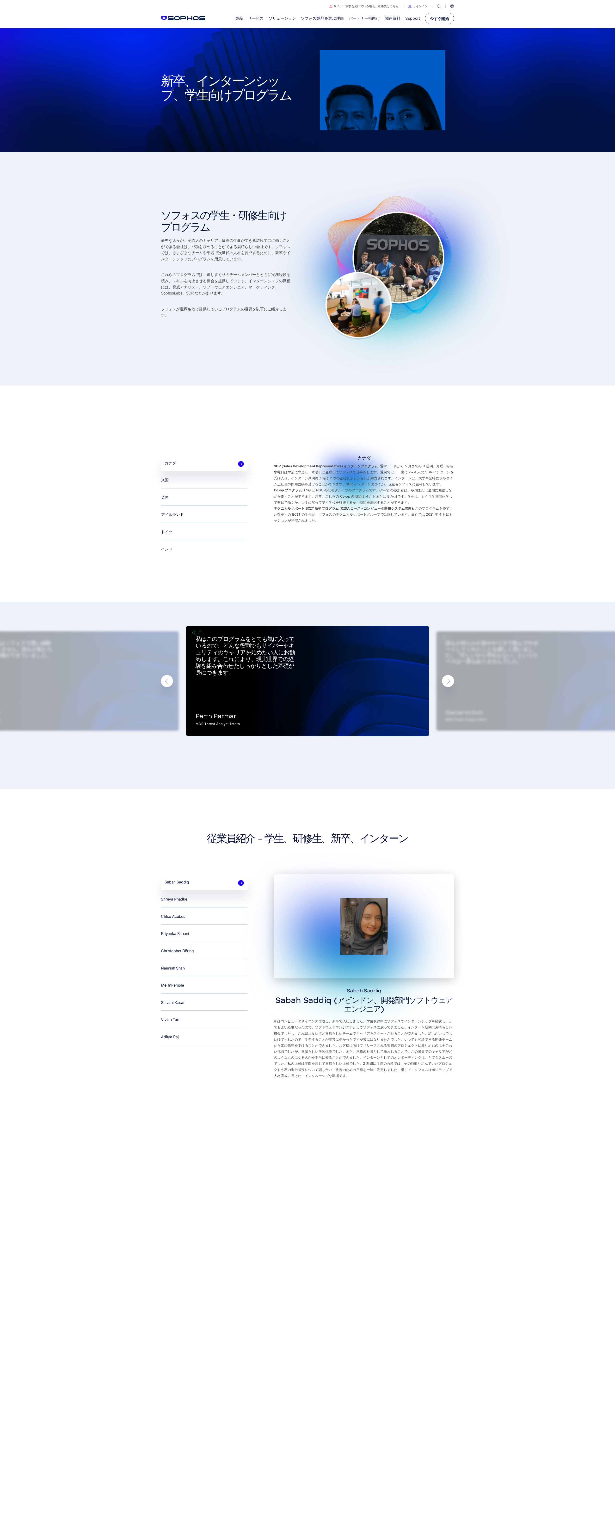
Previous (167, 681)
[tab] (204, 463)
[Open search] (439, 6)
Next (448, 681)
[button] (418, 6)
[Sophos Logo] (183, 18)
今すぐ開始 (439, 18)
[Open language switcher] (452, 6)
